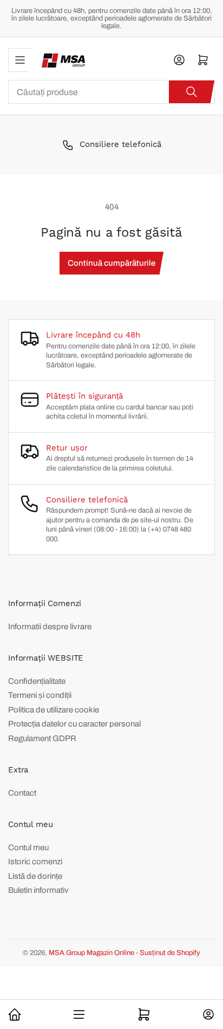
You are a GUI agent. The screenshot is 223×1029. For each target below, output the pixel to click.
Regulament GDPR (42, 738)
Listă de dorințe (35, 876)
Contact (22, 793)
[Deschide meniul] (20, 60)
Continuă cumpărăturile (111, 263)
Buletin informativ (38, 890)
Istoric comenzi (35, 861)
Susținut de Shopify (170, 953)
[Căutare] (191, 91)
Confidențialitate (36, 681)
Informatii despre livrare (49, 626)
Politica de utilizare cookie (53, 709)
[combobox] (111, 92)
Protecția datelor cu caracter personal (74, 723)
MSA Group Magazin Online (91, 953)
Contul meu (28, 847)
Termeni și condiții (39, 695)
